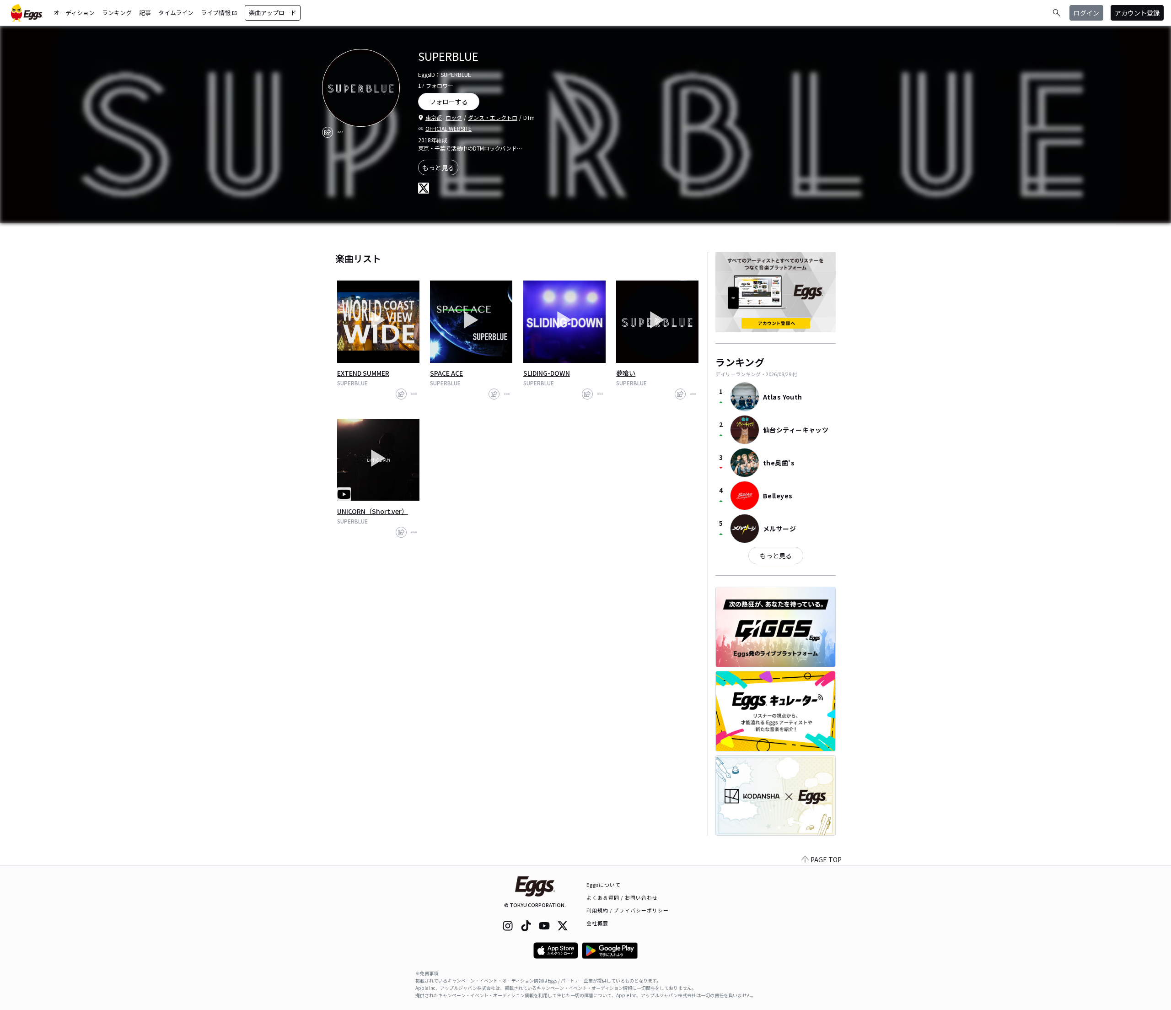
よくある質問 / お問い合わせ (622, 897)
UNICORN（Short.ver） (372, 511)
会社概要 (597, 923)
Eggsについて (603, 884)
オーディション (74, 12)
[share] (327, 132)
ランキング (117, 12)
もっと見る (438, 167)
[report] (340, 132)
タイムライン (175, 12)
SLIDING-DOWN (546, 373)
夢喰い (625, 373)
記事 (145, 12)
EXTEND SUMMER (363, 373)
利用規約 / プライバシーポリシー (627, 910)
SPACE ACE (446, 373)
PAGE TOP (826, 859)
